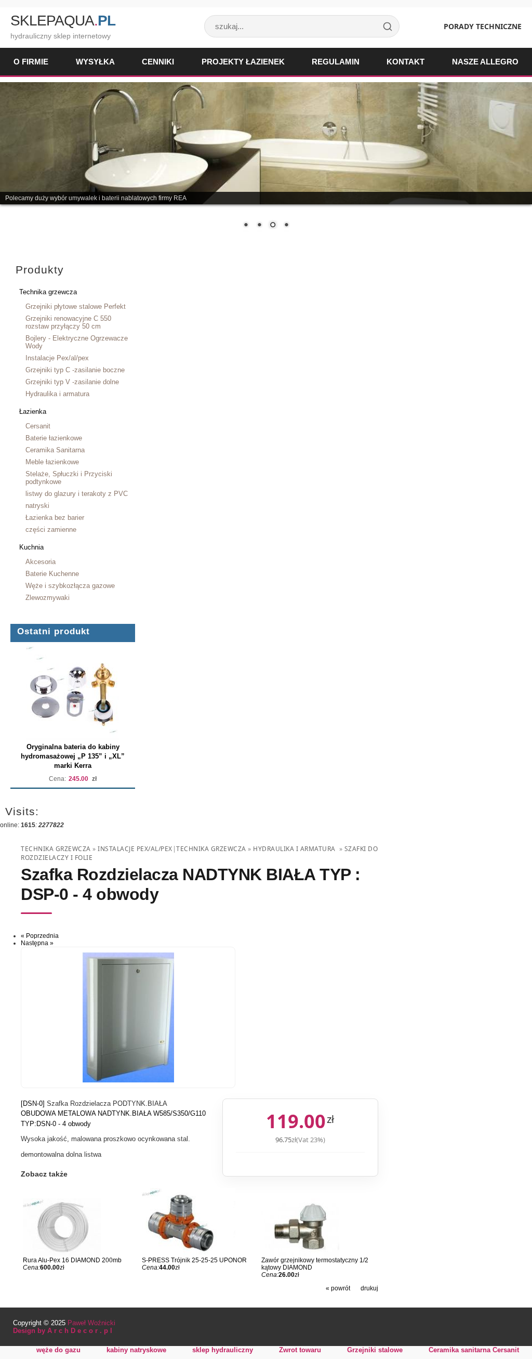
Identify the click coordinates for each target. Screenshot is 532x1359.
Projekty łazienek (243, 61)
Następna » (37, 943)
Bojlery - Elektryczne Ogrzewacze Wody (76, 342)
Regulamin (336, 61)
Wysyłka (95, 61)
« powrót (338, 1288)
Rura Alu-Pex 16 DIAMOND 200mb (72, 1260)
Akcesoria (40, 562)
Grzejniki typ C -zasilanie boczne (75, 370)
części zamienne (50, 529)
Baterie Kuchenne (52, 574)
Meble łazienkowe (52, 462)
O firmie (31, 61)
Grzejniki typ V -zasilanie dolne (72, 382)
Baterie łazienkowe (53, 438)
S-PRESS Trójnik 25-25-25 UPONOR (194, 1260)
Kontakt (405, 61)
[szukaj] (387, 26)
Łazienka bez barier (54, 517)
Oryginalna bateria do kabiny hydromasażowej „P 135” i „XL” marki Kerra (73, 756)
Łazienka (32, 411)
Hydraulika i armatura (57, 394)
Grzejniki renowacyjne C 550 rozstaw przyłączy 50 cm (68, 322)
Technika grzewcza (48, 292)
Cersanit (37, 426)
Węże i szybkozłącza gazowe (70, 586)
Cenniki (158, 61)
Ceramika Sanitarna (55, 450)
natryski (37, 505)
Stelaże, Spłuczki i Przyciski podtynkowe (68, 478)
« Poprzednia (40, 935)
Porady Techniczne (483, 26)
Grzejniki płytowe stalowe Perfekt (75, 306)
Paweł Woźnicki (91, 1323)
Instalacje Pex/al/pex (57, 358)
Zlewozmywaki (47, 598)
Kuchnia (31, 547)
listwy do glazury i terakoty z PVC (76, 494)
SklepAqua (62, 20)
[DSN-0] (34, 1103)
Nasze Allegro (485, 61)
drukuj (369, 1288)
